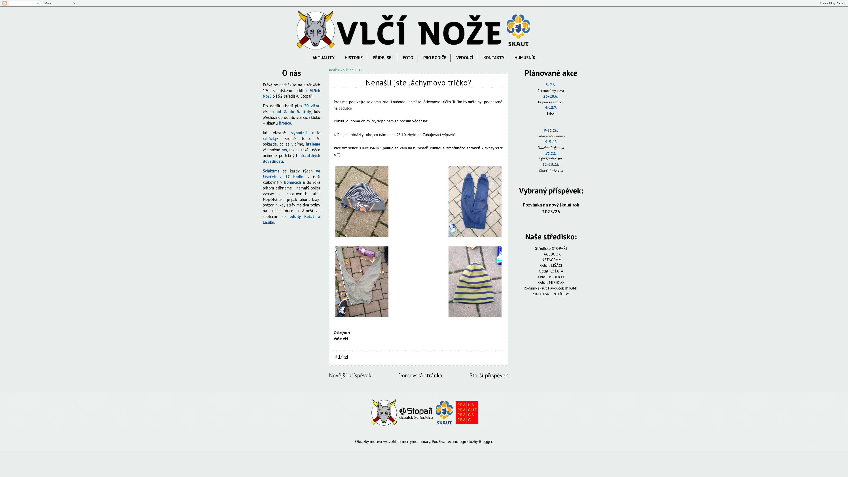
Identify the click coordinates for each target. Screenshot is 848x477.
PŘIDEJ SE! (383, 58)
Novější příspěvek (350, 375)
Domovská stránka (420, 375)
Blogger (485, 441)
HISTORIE (354, 58)
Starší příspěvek (488, 375)
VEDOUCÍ (464, 58)
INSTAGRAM (551, 259)
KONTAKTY (493, 58)
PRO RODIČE (434, 58)
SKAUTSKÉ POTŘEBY (551, 293)
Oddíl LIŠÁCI (551, 265)
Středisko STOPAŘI (551, 248)
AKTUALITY (323, 58)
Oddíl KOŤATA (551, 271)
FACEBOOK (551, 254)
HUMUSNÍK (525, 58)
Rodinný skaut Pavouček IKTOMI (551, 288)
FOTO (408, 58)
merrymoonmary (416, 441)
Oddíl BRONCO (551, 276)
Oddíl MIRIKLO (551, 282)
